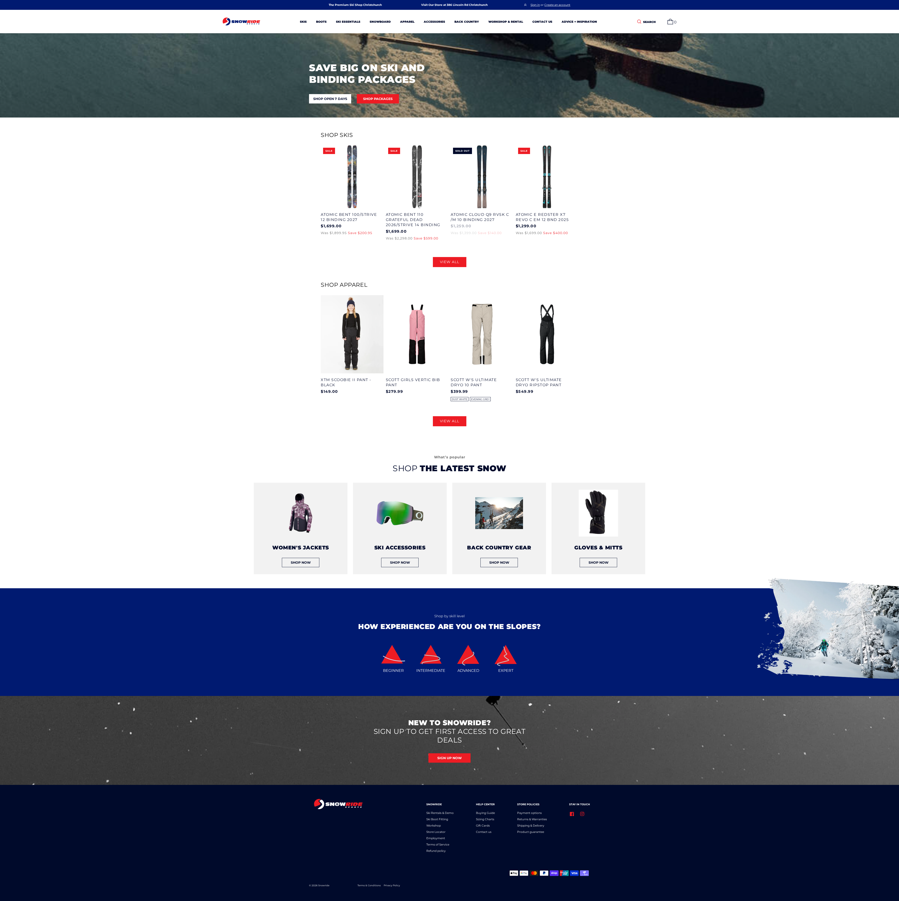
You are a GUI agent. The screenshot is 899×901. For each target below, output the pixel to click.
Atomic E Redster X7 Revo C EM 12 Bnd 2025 (542, 217)
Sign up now (449, 758)
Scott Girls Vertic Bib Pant (413, 382)
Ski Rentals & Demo (440, 813)
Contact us (483, 832)
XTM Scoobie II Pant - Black (346, 382)
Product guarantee (530, 832)
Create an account (557, 5)
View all (449, 262)
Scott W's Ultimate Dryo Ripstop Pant (539, 382)
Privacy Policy (392, 885)
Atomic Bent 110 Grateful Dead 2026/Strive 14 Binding (413, 219)
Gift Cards (483, 825)
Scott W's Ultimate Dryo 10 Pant (474, 382)
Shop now (301, 562)
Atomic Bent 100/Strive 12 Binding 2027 (349, 217)
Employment (435, 838)
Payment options (529, 813)
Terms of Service (437, 844)
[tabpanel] (300, 528)
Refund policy (436, 851)
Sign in (535, 5)
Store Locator (436, 832)
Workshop (433, 825)
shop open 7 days (330, 99)
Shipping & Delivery (530, 825)
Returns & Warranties (532, 819)
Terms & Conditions (369, 885)
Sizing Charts (485, 819)
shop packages (378, 99)
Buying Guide (485, 813)
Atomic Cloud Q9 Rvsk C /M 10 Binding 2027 (480, 217)
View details (352, 177)
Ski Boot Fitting (437, 819)
